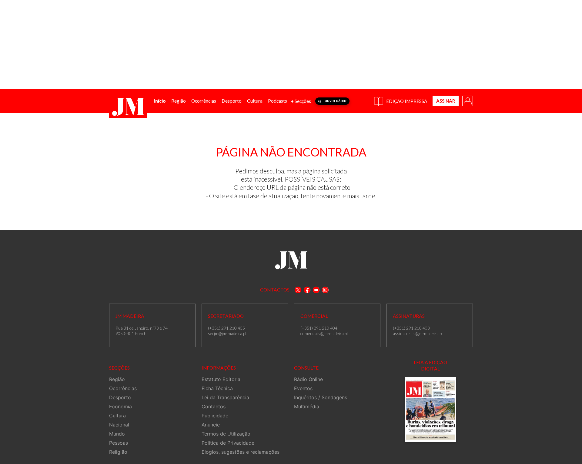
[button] (467, 100)
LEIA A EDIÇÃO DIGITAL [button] (430, 365)
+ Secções (301, 101)
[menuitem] (160, 101)
